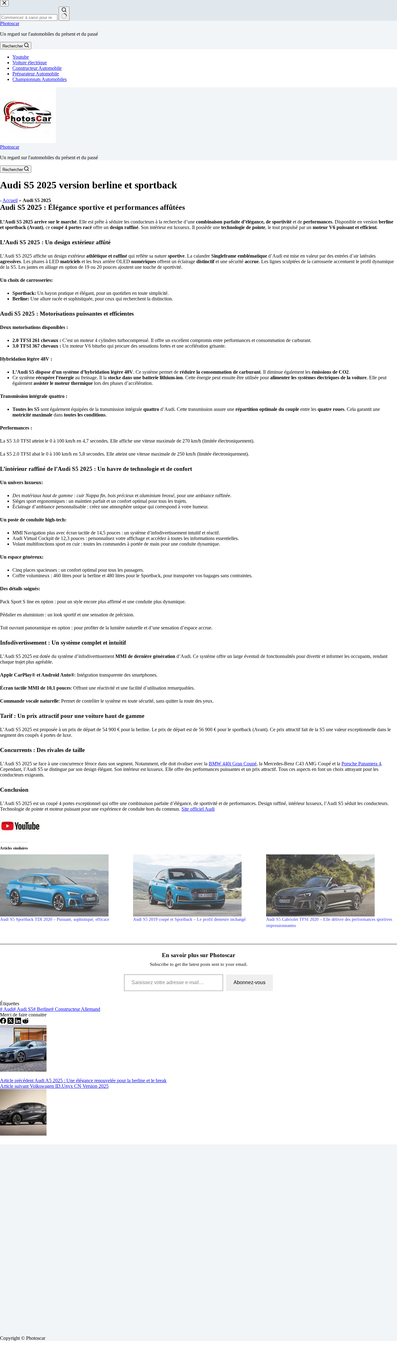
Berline (42, 1009)
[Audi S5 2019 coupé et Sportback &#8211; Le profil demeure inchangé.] (196, 885)
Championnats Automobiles (39, 79)
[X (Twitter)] (11, 1022)
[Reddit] (25, 1022)
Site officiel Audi (198, 809)
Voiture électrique (29, 62)
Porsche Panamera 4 (361, 763)
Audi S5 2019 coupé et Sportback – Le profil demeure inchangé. (190, 919)
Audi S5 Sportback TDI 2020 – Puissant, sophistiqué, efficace (54, 919)
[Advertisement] (186, 1237)
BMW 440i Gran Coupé (232, 763)
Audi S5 (23, 1009)
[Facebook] (3, 1022)
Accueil (10, 200)
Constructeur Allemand (75, 1009)
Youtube (20, 57)
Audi (6, 1009)
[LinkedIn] (18, 1022)
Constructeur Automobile (37, 68)
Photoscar (9, 23)
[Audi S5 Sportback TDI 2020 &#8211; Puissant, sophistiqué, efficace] (63, 885)
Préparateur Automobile (35, 73)
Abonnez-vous (249, 982)
